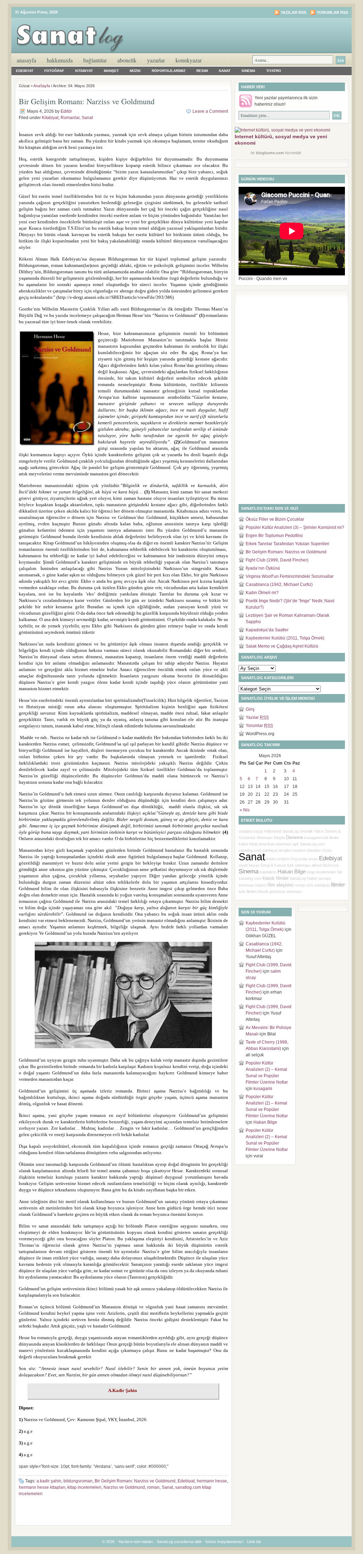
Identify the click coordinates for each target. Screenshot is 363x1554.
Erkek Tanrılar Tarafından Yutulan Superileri (287, 543)
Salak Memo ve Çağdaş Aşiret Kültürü (282, 646)
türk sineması (299, 865)
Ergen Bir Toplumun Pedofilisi (274, 535)
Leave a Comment (210, 111)
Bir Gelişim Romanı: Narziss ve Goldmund (87, 101)
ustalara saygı (251, 831)
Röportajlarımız (168, 71)
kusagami (312, 837)
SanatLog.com (312, 844)
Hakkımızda (60, 60)
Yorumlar (259, 725)
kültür (243, 844)
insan (313, 859)
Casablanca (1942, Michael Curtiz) (279, 584)
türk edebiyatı (318, 885)
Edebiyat (24, 71)
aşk (295, 844)
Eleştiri (279, 837)
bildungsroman (78, 1480)
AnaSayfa (26, 60)
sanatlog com (250, 878)
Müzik (135, 71)
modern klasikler (307, 850)
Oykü (327, 850)
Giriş (250, 709)
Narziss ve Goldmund (124, 1487)
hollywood (272, 831)
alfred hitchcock (325, 865)
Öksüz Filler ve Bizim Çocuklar (275, 519)
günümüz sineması (285, 891)
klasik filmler (276, 878)
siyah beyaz (249, 865)
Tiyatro (273, 71)
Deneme (294, 837)
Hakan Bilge (292, 871)
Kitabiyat (84, 71)
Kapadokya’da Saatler (267, 629)
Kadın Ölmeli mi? (262, 592)
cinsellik (306, 831)
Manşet (111, 71)
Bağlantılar (95, 60)
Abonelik (126, 60)
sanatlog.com (250, 850)
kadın (271, 859)
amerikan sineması (275, 844)
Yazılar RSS (293, 12)
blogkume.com (270, 153)
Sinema (248, 71)
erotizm (283, 859)
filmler (338, 885)
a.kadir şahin (49, 1480)
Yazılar (257, 717)
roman (153, 1487)
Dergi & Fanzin (273, 865)
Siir (339, 872)
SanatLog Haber (304, 878)
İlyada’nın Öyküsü (263, 568)
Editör (66, 111)
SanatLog (290, 831)
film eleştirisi (281, 885)
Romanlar (70, 117)
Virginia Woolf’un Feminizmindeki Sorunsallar (290, 576)
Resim (202, 71)
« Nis (245, 809)
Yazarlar (156, 60)
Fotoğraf (54, 71)
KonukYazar (188, 60)
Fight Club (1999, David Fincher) (277, 560)
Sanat (224, 71)
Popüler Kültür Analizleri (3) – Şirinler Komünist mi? (295, 527)
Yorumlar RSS (332, 12)
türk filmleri (248, 891)
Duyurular (299, 859)
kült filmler (330, 837)
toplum (261, 885)
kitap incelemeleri (84, 1487)
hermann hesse (212, 1480)
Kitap (253, 844)
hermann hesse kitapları (42, 1487)
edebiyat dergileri (277, 850)
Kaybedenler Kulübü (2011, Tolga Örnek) (285, 638)
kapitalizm (268, 872)
